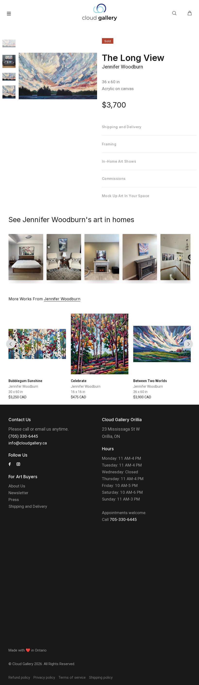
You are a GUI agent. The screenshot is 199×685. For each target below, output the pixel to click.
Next (188, 344)
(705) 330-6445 (23, 436)
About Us (16, 486)
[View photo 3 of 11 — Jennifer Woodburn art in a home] (101, 257)
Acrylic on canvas (118, 88)
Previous (10, 344)
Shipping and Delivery (27, 506)
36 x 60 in (111, 81)
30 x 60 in (15, 392)
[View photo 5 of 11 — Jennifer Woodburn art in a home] (177, 257)
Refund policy (19, 677)
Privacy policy (44, 677)
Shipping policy (101, 677)
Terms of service (72, 677)
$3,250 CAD (17, 397)
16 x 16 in (78, 392)
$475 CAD (78, 397)
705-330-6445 (123, 519)
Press (13, 499)
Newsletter (18, 492)
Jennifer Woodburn (122, 67)
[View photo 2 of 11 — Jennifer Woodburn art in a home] (64, 257)
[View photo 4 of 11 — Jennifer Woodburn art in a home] (140, 257)
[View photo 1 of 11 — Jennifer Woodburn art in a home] (25, 257)
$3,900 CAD (142, 397)
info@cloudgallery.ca (27, 443)
